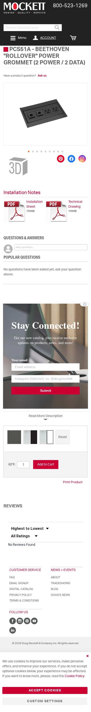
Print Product (73, 482)
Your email (19, 360)
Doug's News (60, 595)
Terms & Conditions (24, 600)
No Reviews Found (21, 544)
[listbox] (45, 437)
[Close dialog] (84, 304)
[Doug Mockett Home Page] (25, 8)
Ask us (42, 75)
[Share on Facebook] (71, 158)
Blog (54, 589)
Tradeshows (60, 583)
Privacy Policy (20, 595)
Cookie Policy (74, 676)
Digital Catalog (21, 589)
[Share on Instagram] (82, 158)
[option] (14, 437)
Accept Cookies (45, 690)
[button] (29, 151)
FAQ (12, 577)
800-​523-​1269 (70, 5)
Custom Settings (45, 701)
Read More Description (46, 416)
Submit (45, 390)
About (55, 577)
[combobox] (33, 27)
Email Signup (18, 583)
